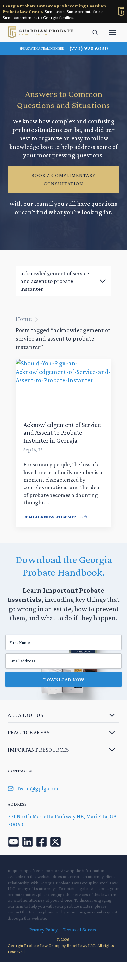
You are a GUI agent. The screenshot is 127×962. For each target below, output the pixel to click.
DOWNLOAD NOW (63, 679)
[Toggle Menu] (112, 32)
